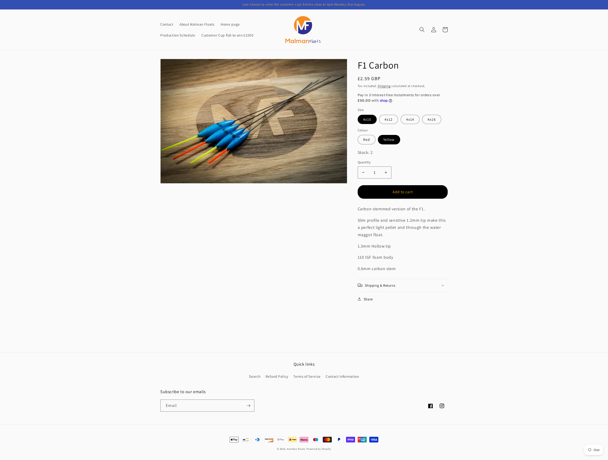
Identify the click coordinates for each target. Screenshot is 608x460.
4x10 (367, 119)
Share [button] (368, 298)
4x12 (389, 119)
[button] (422, 29)
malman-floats (296, 449)
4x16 (432, 119)
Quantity (364, 162)
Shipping (384, 86)
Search (254, 376)
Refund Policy (277, 376)
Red (366, 139)
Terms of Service (307, 376)
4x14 (410, 119)
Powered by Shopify (318, 449)
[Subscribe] (248, 406)
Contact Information (342, 376)
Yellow (389, 139)
